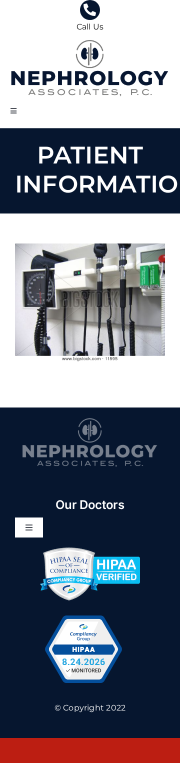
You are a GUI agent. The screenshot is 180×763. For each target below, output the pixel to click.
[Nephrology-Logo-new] (90, 37)
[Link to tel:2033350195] (90, 10)
